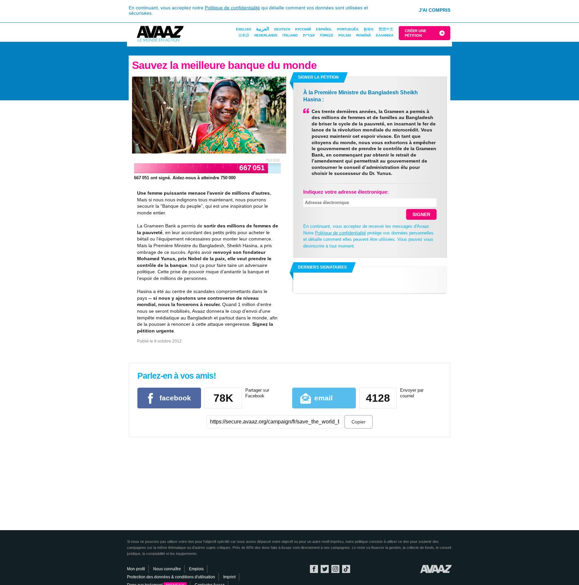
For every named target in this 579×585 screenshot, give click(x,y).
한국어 (369, 29)
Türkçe (326, 35)
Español (324, 29)
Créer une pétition (415, 33)
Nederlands (265, 35)
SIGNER (421, 214)
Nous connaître (167, 569)
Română (363, 35)
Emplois (196, 569)
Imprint (229, 577)
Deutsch (282, 29)
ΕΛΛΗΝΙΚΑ (384, 35)
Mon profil (136, 569)
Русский (303, 29)
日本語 (243, 35)
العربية (262, 28)
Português (348, 29)
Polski (344, 35)
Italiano (290, 35)
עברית (309, 35)
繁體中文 (386, 29)
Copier (358, 421)
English (243, 29)
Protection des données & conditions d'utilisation (171, 577)
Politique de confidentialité (232, 7)
